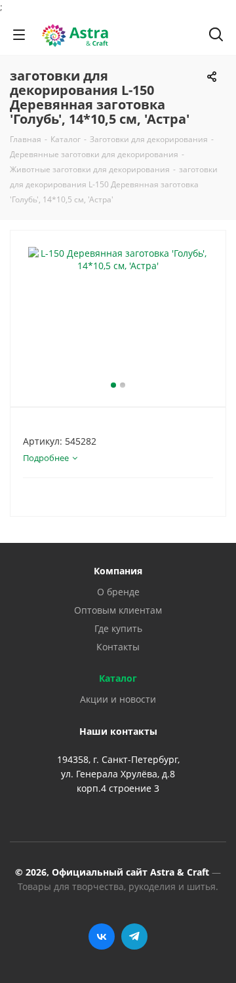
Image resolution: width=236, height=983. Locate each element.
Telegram (134, 936)
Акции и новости (118, 699)
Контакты (118, 646)
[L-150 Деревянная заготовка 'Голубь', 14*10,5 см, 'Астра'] (118, 313)
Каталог (118, 678)
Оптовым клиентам (118, 610)
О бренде (118, 591)
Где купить (118, 628)
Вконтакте (101, 936)
